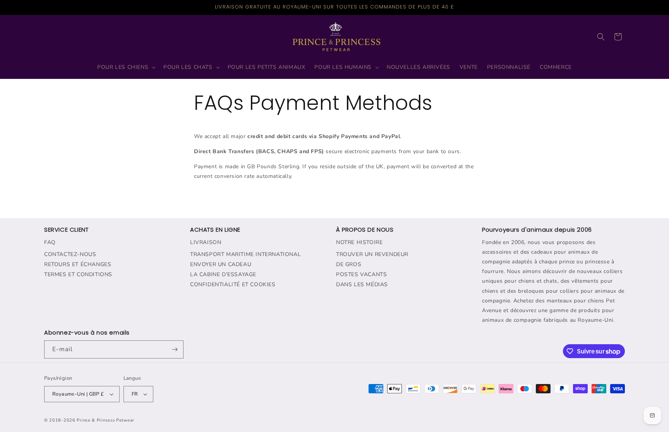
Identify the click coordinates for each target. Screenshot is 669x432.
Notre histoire (359, 242)
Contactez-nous (70, 254)
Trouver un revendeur (372, 254)
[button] (126, 67)
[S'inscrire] (174, 349)
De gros (348, 264)
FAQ (50, 242)
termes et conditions (78, 274)
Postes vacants (361, 274)
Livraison (205, 242)
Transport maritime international (245, 254)
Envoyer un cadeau (220, 264)
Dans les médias (362, 284)
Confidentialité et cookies (233, 284)
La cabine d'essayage (223, 274)
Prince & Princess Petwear (105, 420)
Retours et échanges (77, 264)
